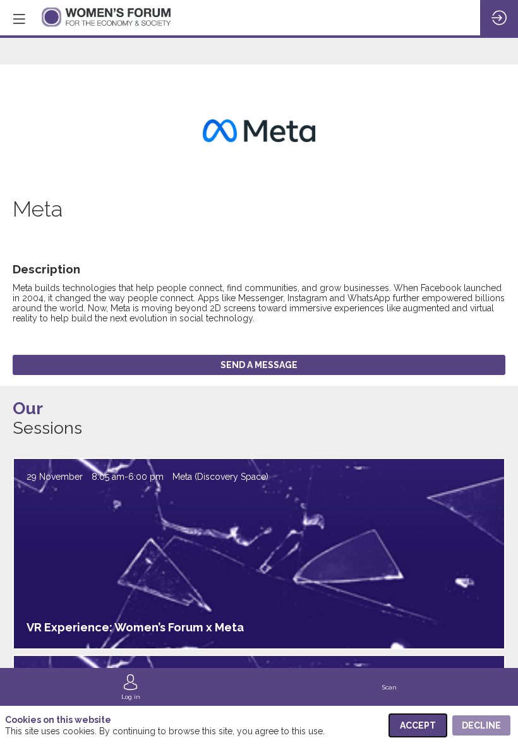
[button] (19, 19)
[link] (130, 687)
